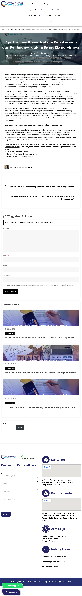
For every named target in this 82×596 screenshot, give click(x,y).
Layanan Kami (33, 10)
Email (5, 266)
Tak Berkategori (10, 333)
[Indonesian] (51, 21)
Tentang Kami (46, 4)
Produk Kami (51, 10)
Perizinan (58, 15)
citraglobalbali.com (26, 156)
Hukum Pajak (32, 15)
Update (38, 21)
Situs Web (6, 275)
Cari (5, 423)
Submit (6, 514)
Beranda (35, 4)
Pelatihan (48, 15)
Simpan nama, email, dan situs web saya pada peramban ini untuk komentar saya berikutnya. (39, 285)
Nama (6, 256)
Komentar (7, 229)
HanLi (30, 167)
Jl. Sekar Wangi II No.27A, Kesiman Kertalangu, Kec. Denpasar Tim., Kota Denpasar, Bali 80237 (58, 482)
